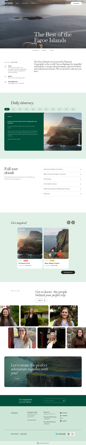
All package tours (68, 272)
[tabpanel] (29, 248)
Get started (76, 3)
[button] (18, 3)
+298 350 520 (47, 418)
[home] (8, 3)
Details (52, 50)
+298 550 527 (47, 423)
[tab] (7, 109)
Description (35, 50)
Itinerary (44, 50)
